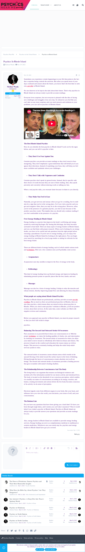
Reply (78, 434)
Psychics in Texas (31, 503)
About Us (57, 5)
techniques (30, 250)
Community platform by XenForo (67, 541)
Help (46, 538)
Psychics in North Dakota (18, 514)
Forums (34, 5)
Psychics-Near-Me (8, 538)
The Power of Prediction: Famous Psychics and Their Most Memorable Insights (26, 482)
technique (32, 336)
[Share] (76, 75)
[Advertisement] (42, 30)
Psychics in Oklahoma (17, 508)
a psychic (30, 86)
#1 (79, 75)
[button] (50, 5)
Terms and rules (28, 538)
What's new (45, 5)
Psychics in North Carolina (19, 520)
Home (51, 538)
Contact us (19, 538)
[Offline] (13, 84)
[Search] (83, 5)
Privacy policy (39, 538)
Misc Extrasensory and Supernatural (35, 494)
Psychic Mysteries (30, 486)
